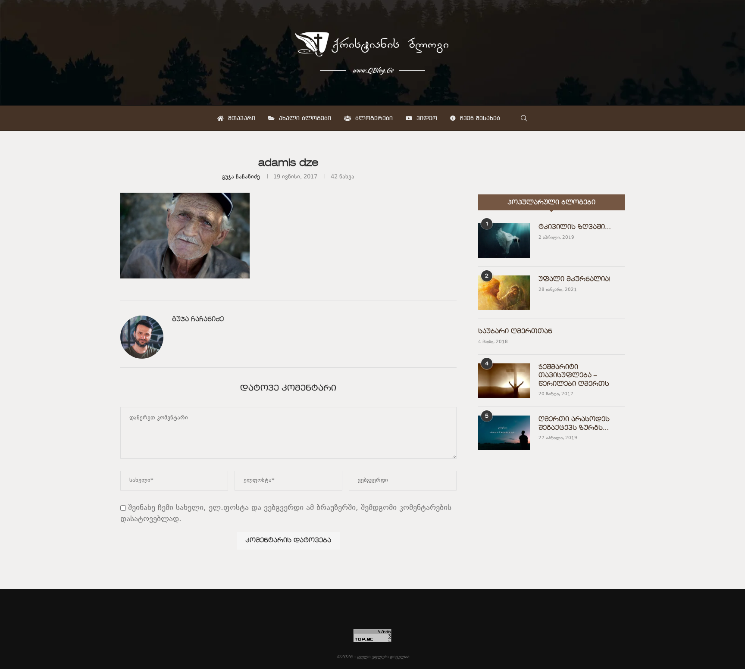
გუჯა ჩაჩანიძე (241, 177)
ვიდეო (425, 118)
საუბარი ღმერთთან (515, 331)
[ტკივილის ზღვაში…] (504, 240)
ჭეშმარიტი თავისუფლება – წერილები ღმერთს (573, 375)
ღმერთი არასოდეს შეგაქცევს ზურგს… (574, 423)
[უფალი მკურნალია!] (504, 292)
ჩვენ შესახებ (479, 118)
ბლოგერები (373, 118)
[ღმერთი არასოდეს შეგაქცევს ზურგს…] (504, 433)
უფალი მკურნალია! (574, 279)
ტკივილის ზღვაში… (574, 227)
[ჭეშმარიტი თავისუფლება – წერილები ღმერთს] (504, 380)
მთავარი (240, 118)
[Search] (524, 118)
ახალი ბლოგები (304, 118)
